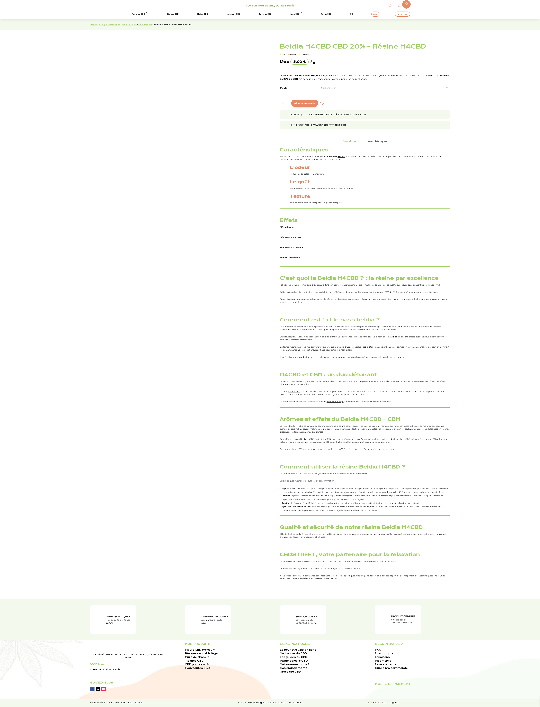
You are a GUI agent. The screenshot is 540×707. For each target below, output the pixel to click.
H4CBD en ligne (129, 24)
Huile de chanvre (197, 657)
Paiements (383, 660)
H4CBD (341, 156)
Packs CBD (326, 14)
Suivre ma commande (391, 668)
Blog (375, 14)
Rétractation (295, 702)
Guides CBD (402, 14)
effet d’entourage (335, 401)
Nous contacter (386, 664)
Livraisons (382, 657)
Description (349, 141)
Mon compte (384, 653)
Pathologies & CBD (294, 660)
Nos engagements (293, 668)
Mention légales (257, 702)
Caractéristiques (377, 141)
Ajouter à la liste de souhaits (322, 103)
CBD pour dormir (197, 664)
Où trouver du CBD (293, 653)
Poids (283, 88)
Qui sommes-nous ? (295, 664)
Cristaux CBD (265, 14)
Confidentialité (276, 702)
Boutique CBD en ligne (109, 24)
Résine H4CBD (145, 24)
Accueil (93, 24)
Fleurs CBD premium (200, 649)
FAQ (378, 649)
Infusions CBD (233, 14)
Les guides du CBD (293, 657)
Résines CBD (172, 14)
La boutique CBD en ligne (298, 649)
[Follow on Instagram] (103, 689)
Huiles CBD (202, 14)
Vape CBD (295, 14)
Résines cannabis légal (202, 653)
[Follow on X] (98, 689)
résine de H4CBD (336, 449)
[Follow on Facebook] (92, 689)
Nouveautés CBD (197, 668)
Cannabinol (294, 391)
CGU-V (242, 702)
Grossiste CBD (290, 671)
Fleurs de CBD (138, 14)
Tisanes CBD (194, 660)
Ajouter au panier (304, 103)
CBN (352, 14)
